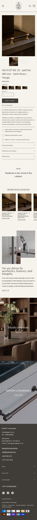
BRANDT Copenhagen (11, 502)
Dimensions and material (9, 151)
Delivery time (5, 156)
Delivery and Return (7, 507)
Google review (11, 486)
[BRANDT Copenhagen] (19, 5)
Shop (3, 466)
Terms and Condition (21, 505)
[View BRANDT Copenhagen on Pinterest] (12, 492)
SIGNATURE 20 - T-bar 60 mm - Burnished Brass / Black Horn (24, 215)
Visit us (18, 332)
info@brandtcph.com (9, 452)
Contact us (4, 505)
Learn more (18, 395)
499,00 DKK (6, 218)
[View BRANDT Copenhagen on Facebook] (8, 492)
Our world (5, 473)
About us (5, 290)
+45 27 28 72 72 (7, 456)
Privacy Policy (30, 505)
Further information (7, 145)
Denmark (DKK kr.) (6, 499)
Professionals (6, 480)
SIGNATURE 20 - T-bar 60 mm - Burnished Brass (8, 215)
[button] (29, 6)
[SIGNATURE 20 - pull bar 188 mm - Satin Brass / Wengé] (13, 61)
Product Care (11, 505)
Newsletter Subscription (10, 448)
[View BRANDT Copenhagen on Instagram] (3, 492)
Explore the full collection (18, 189)
